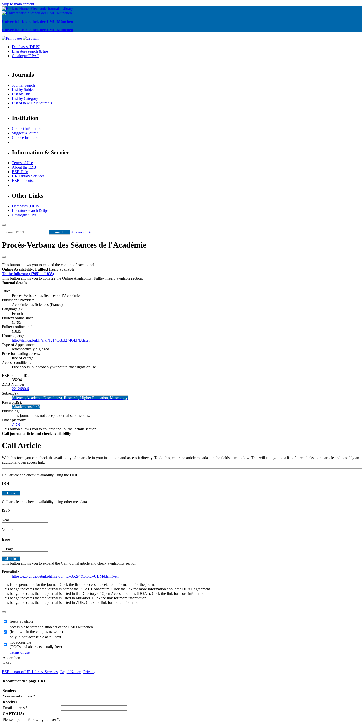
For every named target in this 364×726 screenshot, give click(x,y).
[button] (38, 269)
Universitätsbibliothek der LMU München (37, 21)
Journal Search (23, 85)
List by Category (25, 98)
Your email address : (19, 696)
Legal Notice (70, 672)
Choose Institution (26, 137)
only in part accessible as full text (35, 637)
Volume (8, 529)
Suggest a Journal (25, 133)
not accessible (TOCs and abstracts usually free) (36, 644)
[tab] (182, 269)
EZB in (24, 180)
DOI (5, 483)
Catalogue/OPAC (25, 56)
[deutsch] (31, 38)
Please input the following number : (31, 719)
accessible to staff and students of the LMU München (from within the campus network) (51, 629)
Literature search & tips (30, 51)
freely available (21, 621)
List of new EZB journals (32, 103)
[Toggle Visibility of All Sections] (4, 257)
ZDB (16, 424)
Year (5, 520)
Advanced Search (84, 232)
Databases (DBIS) (26, 47)
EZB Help (20, 172)
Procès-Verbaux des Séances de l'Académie (74, 244)
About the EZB (24, 167)
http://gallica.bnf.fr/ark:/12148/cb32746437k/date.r (51, 340)
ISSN (6, 510)
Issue (6, 539)
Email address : (15, 708)
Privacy (89, 672)
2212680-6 (20, 389)
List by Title (21, 94)
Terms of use (20, 652)
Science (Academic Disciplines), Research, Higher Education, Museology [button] (70, 398)
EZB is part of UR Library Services (30, 672)
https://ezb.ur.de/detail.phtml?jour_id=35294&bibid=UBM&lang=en (65, 576)
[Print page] (12, 38)
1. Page (8, 549)
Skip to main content (18, 4)
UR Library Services (28, 176)
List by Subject (23, 89)
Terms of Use (22, 163)
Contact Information (27, 128)
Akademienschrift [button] (26, 407)
